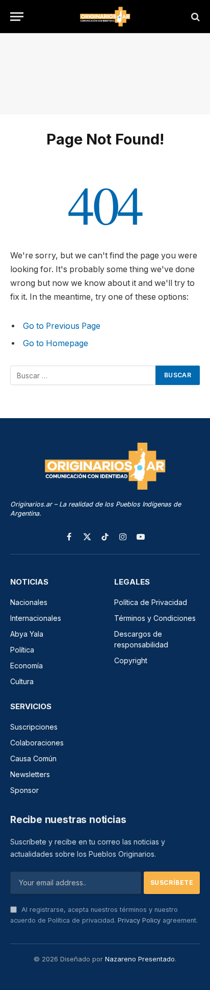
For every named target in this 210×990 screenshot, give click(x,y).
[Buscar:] (83, 375)
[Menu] (16, 16)
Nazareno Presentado (140, 959)
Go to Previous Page (61, 326)
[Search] (194, 16)
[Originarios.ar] (105, 16)
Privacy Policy (139, 920)
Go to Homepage (55, 343)
